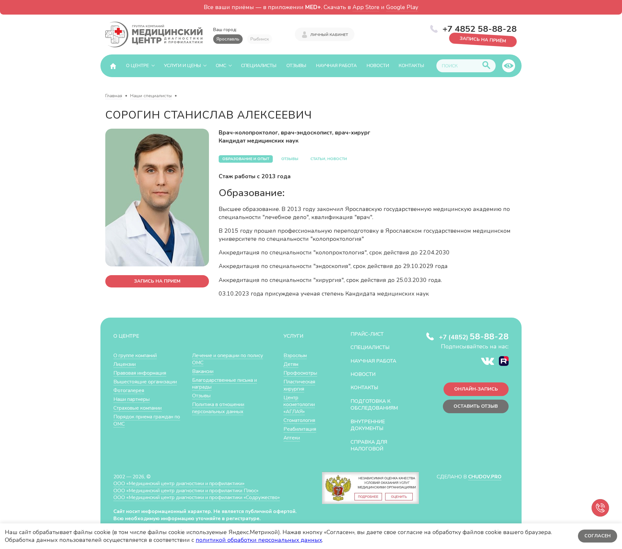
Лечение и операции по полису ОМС (227, 359)
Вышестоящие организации (145, 381)
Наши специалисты (151, 96)
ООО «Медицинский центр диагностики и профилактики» (179, 483)
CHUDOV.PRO (484, 476)
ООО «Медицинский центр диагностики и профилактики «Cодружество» (196, 497)
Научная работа (336, 66)
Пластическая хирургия (299, 385)
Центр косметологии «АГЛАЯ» (299, 404)
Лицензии (124, 364)
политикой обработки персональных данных (259, 540)
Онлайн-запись (476, 389)
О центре (137, 66)
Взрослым (295, 355)
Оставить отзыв (476, 406)
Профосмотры (300, 372)
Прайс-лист (367, 334)
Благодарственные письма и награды (224, 384)
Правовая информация (139, 372)
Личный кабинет (329, 34)
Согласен (597, 536)
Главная (113, 96)
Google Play (402, 7)
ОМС (221, 66)
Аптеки (291, 437)
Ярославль (227, 39)
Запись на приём (483, 40)
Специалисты (258, 66)
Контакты (411, 66)
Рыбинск (259, 39)
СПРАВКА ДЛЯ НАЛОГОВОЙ (369, 445)
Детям (290, 364)
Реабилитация (299, 429)
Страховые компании (137, 407)
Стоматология (299, 420)
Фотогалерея (128, 390)
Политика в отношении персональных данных (218, 408)
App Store (365, 7)
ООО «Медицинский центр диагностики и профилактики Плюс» (186, 490)
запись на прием (157, 281)
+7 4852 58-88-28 (480, 29)
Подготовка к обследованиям (374, 405)
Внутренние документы (368, 425)
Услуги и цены (182, 66)
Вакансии (202, 371)
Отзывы (296, 66)
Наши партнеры (131, 399)
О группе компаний (135, 355)
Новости (378, 66)
